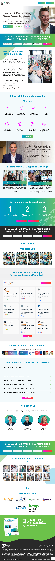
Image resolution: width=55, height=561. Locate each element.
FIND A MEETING (19, 26)
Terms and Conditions (41, 559)
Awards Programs (33, 3)
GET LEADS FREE (8, 26)
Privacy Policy (34, 559)
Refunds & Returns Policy (49, 559)
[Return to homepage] (5, 3)
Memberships (26, 3)
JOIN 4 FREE (41, 3)
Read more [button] (6, 297)
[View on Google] (5, 289)
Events (16, 3)
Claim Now (47, 43)
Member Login (50, 3)
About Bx (20, 3)
